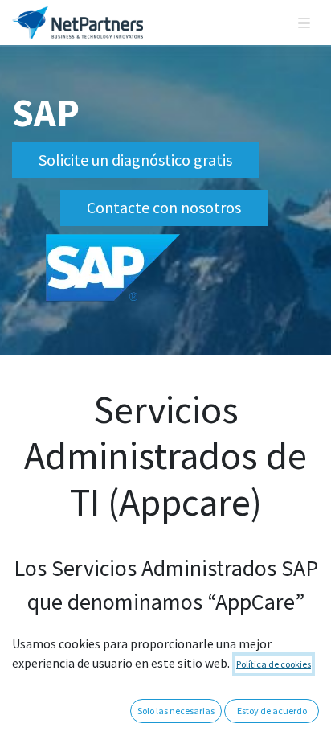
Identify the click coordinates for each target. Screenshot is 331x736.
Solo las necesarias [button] (176, 711)
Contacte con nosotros (164, 207)
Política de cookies (273, 664)
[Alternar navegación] (304, 22)
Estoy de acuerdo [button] (272, 711)
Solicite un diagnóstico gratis (135, 160)
